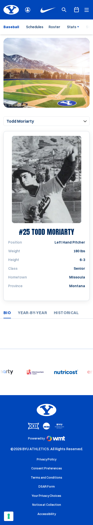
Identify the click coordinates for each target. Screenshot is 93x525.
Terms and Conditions (46, 477)
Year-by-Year (32, 312)
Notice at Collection (46, 505)
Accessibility (46, 514)
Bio (7, 312)
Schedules (34, 27)
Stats (71, 27)
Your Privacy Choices (46, 496)
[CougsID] (27, 10)
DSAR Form (46, 486)
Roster (54, 27)
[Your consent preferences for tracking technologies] (8, 516)
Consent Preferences (46, 468)
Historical (66, 312)
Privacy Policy (46, 459)
